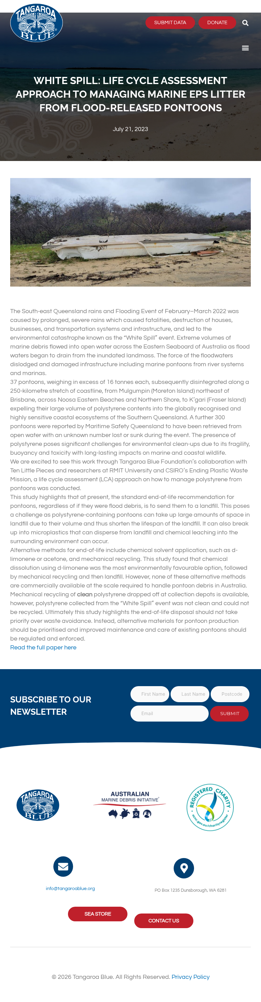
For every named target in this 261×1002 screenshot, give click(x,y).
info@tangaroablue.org (70, 888)
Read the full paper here (43, 647)
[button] (245, 22)
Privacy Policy (191, 977)
